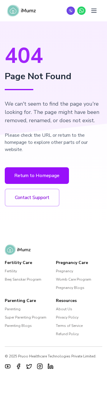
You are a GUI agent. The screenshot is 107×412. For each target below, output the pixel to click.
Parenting (13, 309)
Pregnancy (64, 271)
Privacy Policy (67, 317)
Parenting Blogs (18, 325)
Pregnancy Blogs (70, 287)
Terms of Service (69, 325)
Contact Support (32, 197)
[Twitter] (29, 366)
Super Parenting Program (25, 317)
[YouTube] (8, 366)
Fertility (11, 271)
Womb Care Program (73, 279)
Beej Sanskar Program (23, 279)
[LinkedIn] (51, 366)
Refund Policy (67, 334)
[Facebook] (18, 366)
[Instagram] (40, 366)
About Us (64, 309)
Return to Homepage (36, 175)
